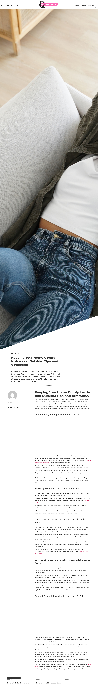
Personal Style (5, 5)
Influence (84, 5)
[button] (14, 407)
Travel (18, 5)
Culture (13, 5)
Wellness (91, 5)
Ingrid (10, 402)
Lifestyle (77, 5)
